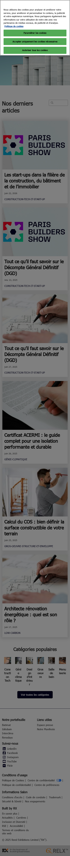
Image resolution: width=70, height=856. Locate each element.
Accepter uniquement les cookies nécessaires (35, 41)
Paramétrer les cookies (35, 32)
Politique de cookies (13, 26)
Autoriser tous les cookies (35, 50)
